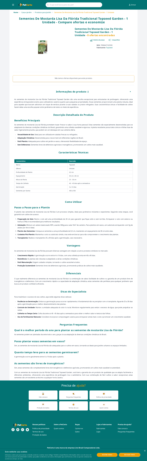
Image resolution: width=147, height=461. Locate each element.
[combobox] (74, 4)
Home (16, 12)
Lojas (98, 432)
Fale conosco (123, 428)
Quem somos (59, 428)
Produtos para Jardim (43, 12)
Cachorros (79, 428)
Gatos (77, 432)
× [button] (145, 451)
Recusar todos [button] (129, 455)
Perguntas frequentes (126, 432)
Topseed (109, 48)
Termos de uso (38, 432)
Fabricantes (100, 428)
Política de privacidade (40, 428)
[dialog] (73, 455)
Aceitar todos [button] (107, 455)
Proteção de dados (39, 435)
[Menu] (13, 4)
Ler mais (20, 459)
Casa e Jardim (26, 12)
